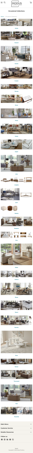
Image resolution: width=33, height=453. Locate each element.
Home (2, 16)
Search (16, 448)
